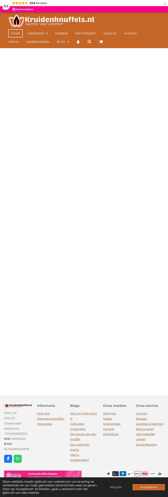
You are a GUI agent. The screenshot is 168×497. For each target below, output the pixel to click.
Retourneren (145, 429)
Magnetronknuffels (50, 419)
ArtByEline (110, 434)
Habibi (107, 419)
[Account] (78, 42)
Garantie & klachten (150, 424)
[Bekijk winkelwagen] (101, 42)
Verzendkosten (146, 444)
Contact (141, 413)
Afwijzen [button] (116, 487)
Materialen (44, 424)
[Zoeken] (89, 42)
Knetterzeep (111, 424)
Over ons (43, 413)
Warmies (109, 413)
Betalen (141, 419)
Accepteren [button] (149, 487)
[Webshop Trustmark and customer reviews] (43, 476)
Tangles (108, 429)
